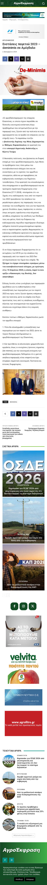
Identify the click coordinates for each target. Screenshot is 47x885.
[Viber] (16, 58)
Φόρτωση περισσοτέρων (23, 835)
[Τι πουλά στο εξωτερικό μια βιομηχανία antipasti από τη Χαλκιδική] (9, 824)
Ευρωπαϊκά (23, 581)
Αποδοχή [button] (19, 879)
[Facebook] (5, 58)
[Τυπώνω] (28, 58)
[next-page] (8, 595)
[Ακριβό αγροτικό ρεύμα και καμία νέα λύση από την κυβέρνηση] (23, 520)
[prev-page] (4, 595)
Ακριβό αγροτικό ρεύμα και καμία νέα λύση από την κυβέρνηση (23, 539)
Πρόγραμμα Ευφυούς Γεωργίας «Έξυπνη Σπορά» (34, 429)
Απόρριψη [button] (30, 879)
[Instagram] (23, 606)
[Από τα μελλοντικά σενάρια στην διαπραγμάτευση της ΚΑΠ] (23, 567)
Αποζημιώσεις (23, 20)
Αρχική (5, 20)
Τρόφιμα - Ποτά (22, 820)
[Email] (22, 58)
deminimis (13, 402)
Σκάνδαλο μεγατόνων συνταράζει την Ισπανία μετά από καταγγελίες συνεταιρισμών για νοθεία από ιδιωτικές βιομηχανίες (13, 433)
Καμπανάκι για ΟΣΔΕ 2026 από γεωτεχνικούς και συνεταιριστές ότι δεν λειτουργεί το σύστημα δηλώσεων (23, 491)
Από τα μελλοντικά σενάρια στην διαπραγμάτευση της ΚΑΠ (23, 585)
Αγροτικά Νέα (23, 534)
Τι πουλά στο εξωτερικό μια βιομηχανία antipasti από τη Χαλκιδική (29, 825)
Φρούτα (20, 804)
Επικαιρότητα (23, 485)
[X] (10, 58)
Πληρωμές (12, 20)
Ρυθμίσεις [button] (8, 879)
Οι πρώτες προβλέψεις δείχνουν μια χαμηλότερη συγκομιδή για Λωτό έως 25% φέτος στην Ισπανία (30, 810)
